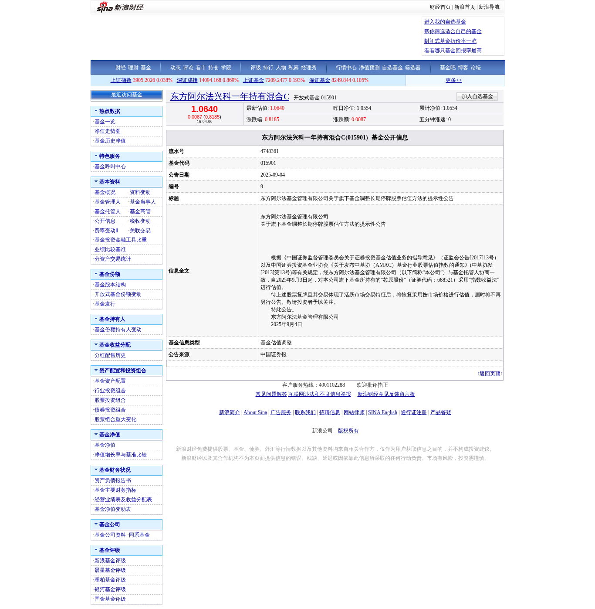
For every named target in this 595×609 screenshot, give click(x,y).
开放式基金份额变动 (118, 294)
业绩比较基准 (110, 249)
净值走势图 (108, 131)
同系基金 (139, 535)
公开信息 (105, 221)
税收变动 (140, 221)
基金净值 (105, 445)
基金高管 (140, 211)
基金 (146, 68)
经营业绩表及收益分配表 (123, 500)
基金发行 (105, 304)
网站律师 (354, 412)
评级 (255, 68)
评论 (188, 68)
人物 (281, 68)
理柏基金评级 (110, 580)
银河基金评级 (110, 589)
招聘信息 (329, 412)
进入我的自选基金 (445, 22)
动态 (175, 68)
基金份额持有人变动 (118, 330)
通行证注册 (414, 412)
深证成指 (187, 80)
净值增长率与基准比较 (121, 455)
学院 (226, 68)
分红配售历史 (110, 355)
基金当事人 (143, 202)
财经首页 (440, 7)
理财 (133, 68)
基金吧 (448, 68)
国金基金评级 (110, 599)
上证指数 (121, 80)
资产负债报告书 (113, 480)
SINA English (382, 412)
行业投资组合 (110, 391)
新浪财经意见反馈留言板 (386, 394)
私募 (293, 68)
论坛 (475, 68)
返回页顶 (490, 374)
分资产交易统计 (113, 259)
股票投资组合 (110, 400)
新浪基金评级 (110, 561)
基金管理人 (108, 202)
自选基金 (392, 68)
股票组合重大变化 (115, 419)
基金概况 (105, 192)
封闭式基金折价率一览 (450, 41)
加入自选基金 (477, 96)
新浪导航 (489, 7)
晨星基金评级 (110, 570)
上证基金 (253, 80)
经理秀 (309, 68)
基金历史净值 (110, 141)
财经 (120, 68)
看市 (201, 68)
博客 (463, 68)
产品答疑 (440, 412)
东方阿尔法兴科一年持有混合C (229, 96)
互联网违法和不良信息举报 (319, 394)
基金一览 (105, 122)
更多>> (445, 80)
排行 (268, 68)
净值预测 (369, 68)
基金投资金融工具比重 (121, 240)
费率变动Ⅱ (106, 231)
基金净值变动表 (113, 509)
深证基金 (319, 80)
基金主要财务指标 (115, 490)
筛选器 (413, 68)
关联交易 (140, 231)
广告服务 (280, 412)
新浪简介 (229, 412)
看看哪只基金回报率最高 (453, 51)
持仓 (213, 68)
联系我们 (305, 412)
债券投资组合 (110, 410)
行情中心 (346, 68)
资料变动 (140, 192)
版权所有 (348, 431)
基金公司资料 (110, 535)
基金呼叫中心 (110, 166)
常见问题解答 (271, 394)
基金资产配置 (110, 381)
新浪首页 (464, 7)
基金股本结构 (110, 285)
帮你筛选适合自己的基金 (453, 31)
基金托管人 (108, 211)
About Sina (255, 412)
